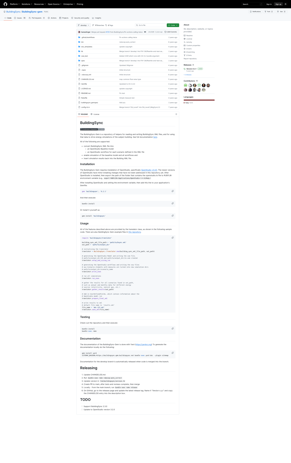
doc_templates (86, 47)
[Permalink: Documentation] (78, 338)
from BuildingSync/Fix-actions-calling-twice (126, 32)
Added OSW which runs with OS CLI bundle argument (139, 56)
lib (82, 51)
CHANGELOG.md (87, 79)
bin (82, 42)
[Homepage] (5, 4)
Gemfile (84, 84)
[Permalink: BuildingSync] (78, 122)
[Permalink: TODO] (78, 399)
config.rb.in (85, 107)
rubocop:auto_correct (127, 42)
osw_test (84, 56)
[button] (172, 191)
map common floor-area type (130, 79)
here (155, 137)
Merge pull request (98, 32)
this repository (134, 232)
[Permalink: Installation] (78, 164)
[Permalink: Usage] (78, 223)
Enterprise (68, 4)
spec (83, 61)
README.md (85, 93)
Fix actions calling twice (128, 37)
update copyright (125, 47)
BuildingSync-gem (32, 11)
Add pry (122, 102)
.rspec (83, 70)
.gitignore (84, 65)
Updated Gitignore (126, 65)
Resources (39, 4)
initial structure (124, 70)
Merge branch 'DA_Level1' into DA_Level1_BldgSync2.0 (139, 107)
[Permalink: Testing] (78, 317)
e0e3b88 (151, 32)
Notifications (257, 11)
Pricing (80, 4)
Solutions (26, 4)
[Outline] (176, 114)
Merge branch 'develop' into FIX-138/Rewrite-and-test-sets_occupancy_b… (147, 51)
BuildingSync (13, 11)
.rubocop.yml (86, 75)
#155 (108, 32)
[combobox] (151, 25)
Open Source (53, 4)
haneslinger (85, 32)
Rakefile (84, 98)
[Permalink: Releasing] (78, 368)
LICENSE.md (86, 89)
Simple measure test (126, 98)
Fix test (122, 93)
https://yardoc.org (143, 344)
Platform (14, 4)
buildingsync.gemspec (89, 102)
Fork (269, 11)
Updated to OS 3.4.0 (127, 84)
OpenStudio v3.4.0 (149, 170)
